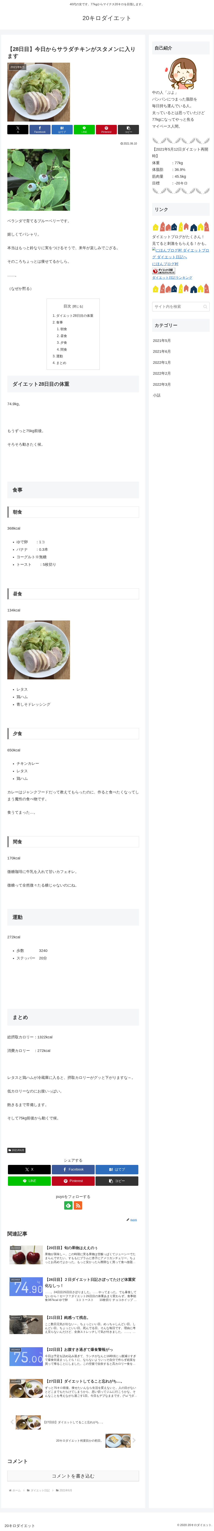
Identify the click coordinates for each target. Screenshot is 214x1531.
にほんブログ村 (165, 264)
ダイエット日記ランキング (172, 277)
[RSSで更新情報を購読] (78, 1205)
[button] (128, 129)
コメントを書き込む (73, 1476)
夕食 (63, 342)
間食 (63, 349)
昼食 (63, 336)
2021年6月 (18, 1150)
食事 (59, 322)
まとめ (61, 363)
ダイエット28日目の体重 (74, 315)
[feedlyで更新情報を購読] (68, 1205)
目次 (67, 306)
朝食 (63, 329)
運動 (59, 356)
